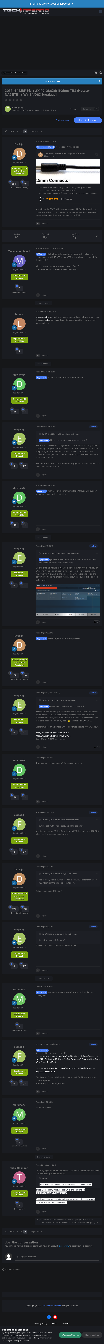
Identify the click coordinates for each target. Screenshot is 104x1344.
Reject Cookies (92, 1335)
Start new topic (62, 120)
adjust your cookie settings (26, 1338)
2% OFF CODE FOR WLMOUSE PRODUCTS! (50, 4)
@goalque (41, 377)
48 (15, 411)
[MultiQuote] (38, 223)
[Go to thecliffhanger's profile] (19, 1177)
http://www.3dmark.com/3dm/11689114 (52, 733)
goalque (69, 874)
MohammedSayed (19, 251)
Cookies (65, 1323)
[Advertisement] (52, 42)
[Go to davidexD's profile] (19, 384)
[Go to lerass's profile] (19, 324)
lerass (19, 314)
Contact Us (54, 1323)
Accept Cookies (71, 1335)
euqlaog (19, 107)
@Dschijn (41, 254)
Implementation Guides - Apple (42, 110)
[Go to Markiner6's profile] (19, 999)
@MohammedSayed (45, 147)
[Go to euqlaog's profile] (8, 109)
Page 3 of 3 (36, 131)
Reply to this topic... (28, 1256)
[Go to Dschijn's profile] (19, 154)
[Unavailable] (68, 600)
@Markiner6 (42, 1050)
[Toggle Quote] (40, 434)
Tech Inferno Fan (49, 1220)
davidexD (19, 374)
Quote (45, 223)
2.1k (14, 183)
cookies (11, 1335)
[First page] (6, 131)
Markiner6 (19, 989)
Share (74, 109)
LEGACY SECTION (52, 81)
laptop (47, 320)
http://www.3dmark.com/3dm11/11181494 (53, 736)
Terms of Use (37, 1332)
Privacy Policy (41, 1323)
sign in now (64, 1246)
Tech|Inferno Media (52, 1306)
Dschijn (18, 144)
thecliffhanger (19, 1168)
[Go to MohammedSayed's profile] (19, 261)
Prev (12, 131)
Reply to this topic (87, 120)
